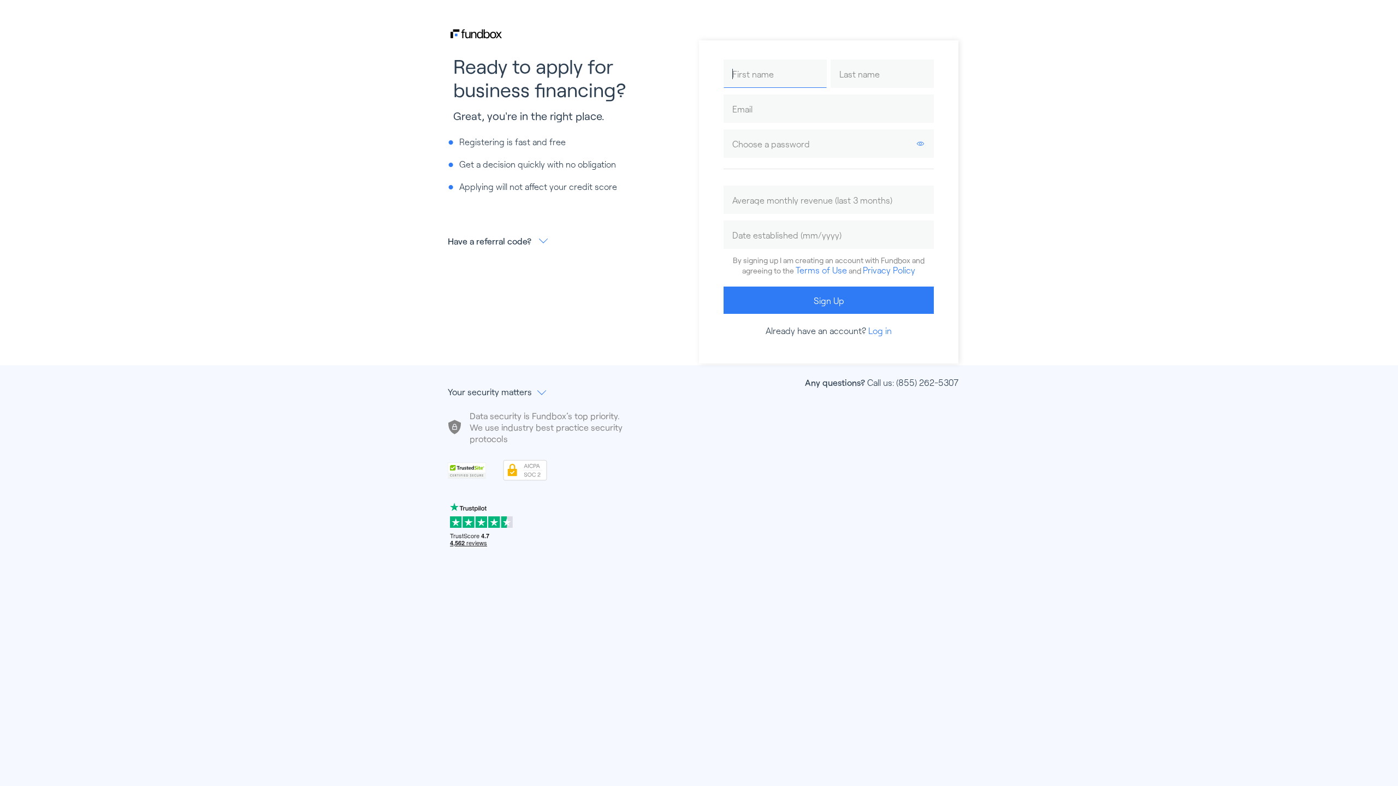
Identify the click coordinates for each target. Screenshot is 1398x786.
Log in (880, 330)
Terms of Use (821, 270)
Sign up (829, 300)
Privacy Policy (889, 270)
